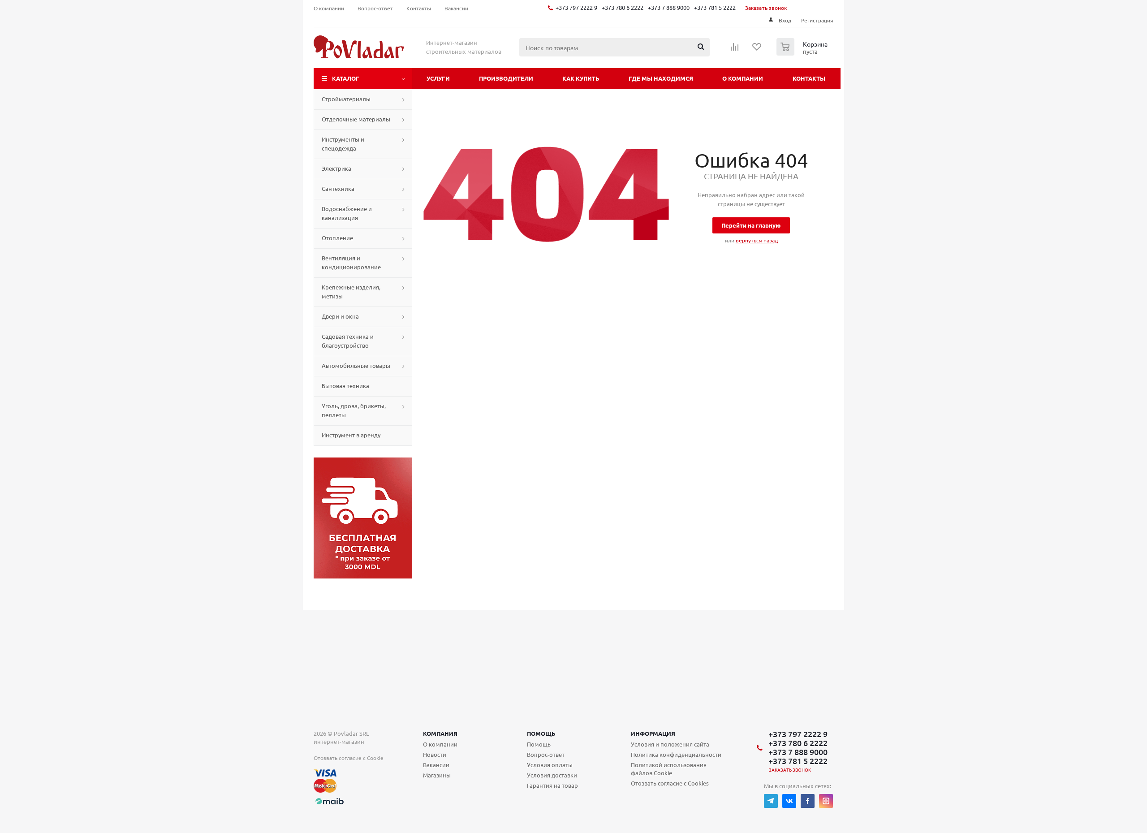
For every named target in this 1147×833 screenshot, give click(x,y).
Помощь (541, 733)
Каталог (345, 78)
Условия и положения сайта (670, 744)
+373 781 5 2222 (715, 7)
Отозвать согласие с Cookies (670, 783)
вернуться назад (757, 240)
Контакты (809, 78)
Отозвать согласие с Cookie (349, 757)
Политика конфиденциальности (676, 754)
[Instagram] (826, 801)
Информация (653, 733)
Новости (434, 754)
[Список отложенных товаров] (757, 49)
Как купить (580, 78)
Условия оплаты (550, 764)
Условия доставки (552, 775)
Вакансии (436, 764)
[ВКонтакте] (789, 801)
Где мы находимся (661, 78)
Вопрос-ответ (546, 754)
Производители (506, 78)
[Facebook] (808, 801)
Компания (440, 733)
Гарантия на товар (552, 785)
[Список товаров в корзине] (803, 53)
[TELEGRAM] (771, 801)
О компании (742, 78)
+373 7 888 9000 (669, 7)
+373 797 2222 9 (576, 7)
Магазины (437, 775)
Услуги (438, 78)
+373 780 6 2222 (622, 7)
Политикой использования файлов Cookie (669, 769)
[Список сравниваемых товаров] (734, 49)
